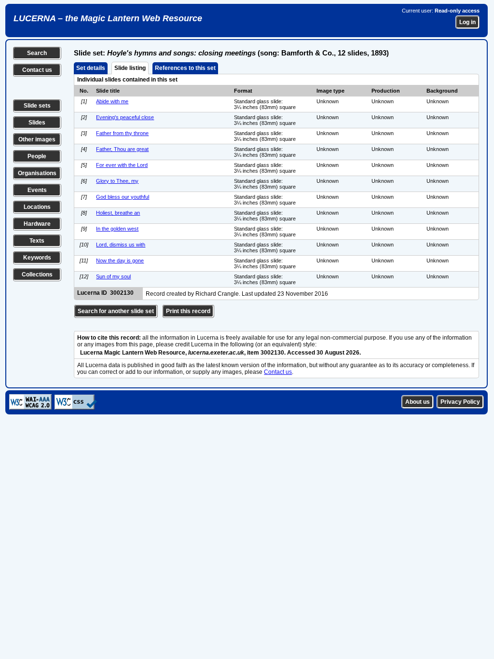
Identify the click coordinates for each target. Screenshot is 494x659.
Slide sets (37, 105)
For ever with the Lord (122, 165)
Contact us (37, 70)
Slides (36, 122)
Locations (37, 207)
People (36, 156)
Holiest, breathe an (118, 213)
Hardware (37, 223)
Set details (90, 68)
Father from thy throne (122, 133)
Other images (36, 139)
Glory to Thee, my (117, 181)
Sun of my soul (113, 276)
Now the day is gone (120, 260)
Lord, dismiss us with (120, 244)
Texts (36, 240)
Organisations (37, 173)
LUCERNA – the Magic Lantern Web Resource (108, 18)
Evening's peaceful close (125, 117)
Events (37, 190)
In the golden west (117, 229)
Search (37, 53)
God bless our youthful (122, 197)
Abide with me (112, 101)
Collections (37, 274)
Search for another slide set (116, 311)
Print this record (188, 311)
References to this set (185, 68)
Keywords (37, 257)
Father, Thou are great (122, 149)
